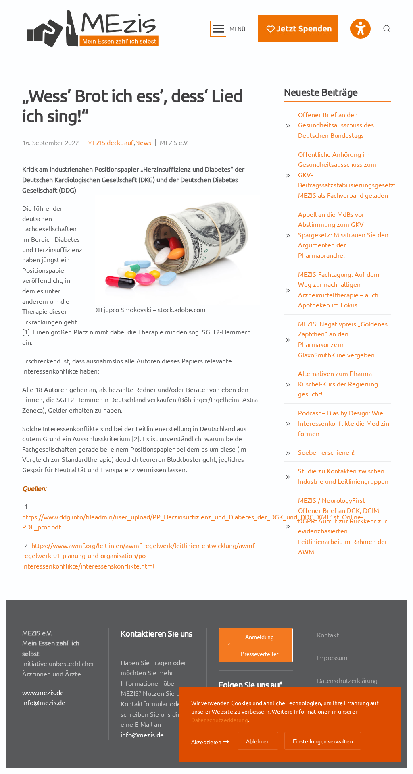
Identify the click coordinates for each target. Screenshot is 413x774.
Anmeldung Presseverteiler (259, 645)
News (143, 142)
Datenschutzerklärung (347, 680)
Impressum (332, 657)
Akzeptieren (206, 741)
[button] (228, 28)
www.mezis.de (43, 692)
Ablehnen (258, 741)
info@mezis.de (43, 702)
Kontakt (328, 635)
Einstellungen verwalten (323, 741)
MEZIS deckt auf (110, 142)
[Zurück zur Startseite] (92, 28)
